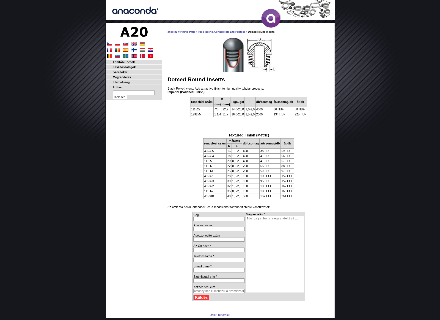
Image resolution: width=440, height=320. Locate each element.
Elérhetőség (121, 82)
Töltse (117, 87)
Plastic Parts (187, 31)
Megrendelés (122, 77)
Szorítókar (120, 72)
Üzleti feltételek (220, 315)
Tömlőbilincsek (124, 62)
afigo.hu (173, 31)
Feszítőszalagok (124, 67)
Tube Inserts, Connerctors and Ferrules (221, 31)
